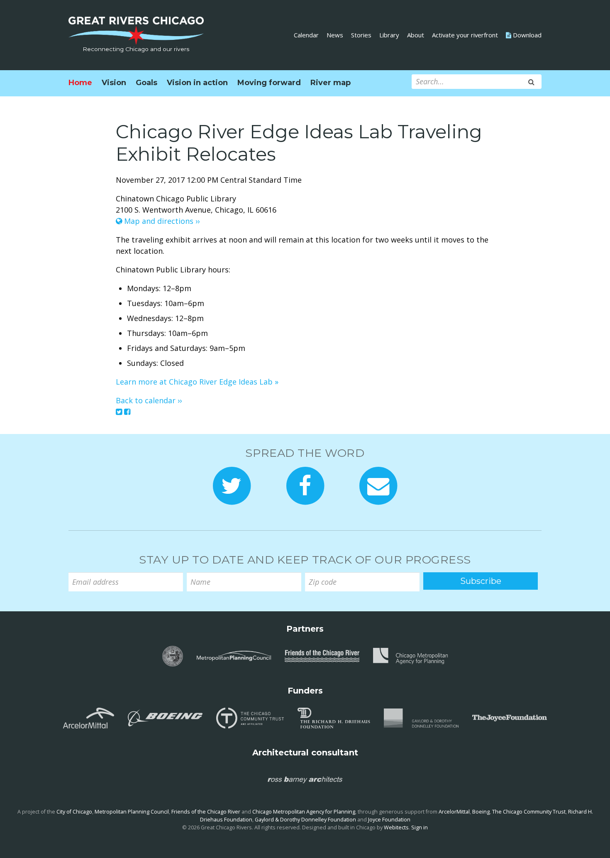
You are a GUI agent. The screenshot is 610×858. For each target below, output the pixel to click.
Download (526, 35)
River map (330, 82)
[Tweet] (119, 412)
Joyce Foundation (389, 819)
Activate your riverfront (465, 35)
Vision (114, 82)
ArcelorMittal (454, 811)
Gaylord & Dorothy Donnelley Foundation (305, 819)
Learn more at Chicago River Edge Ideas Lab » (197, 382)
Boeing (481, 811)
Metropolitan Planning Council (132, 811)
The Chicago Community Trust (529, 811)
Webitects (396, 827)
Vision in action (197, 82)
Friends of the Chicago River (205, 811)
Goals (146, 82)
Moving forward (269, 82)
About (415, 35)
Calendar (306, 35)
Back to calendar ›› (149, 400)
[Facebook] (127, 412)
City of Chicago (74, 811)
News (335, 35)
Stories (361, 35)
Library (389, 35)
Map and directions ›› (161, 221)
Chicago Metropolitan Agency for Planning (303, 811)
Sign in (419, 827)
